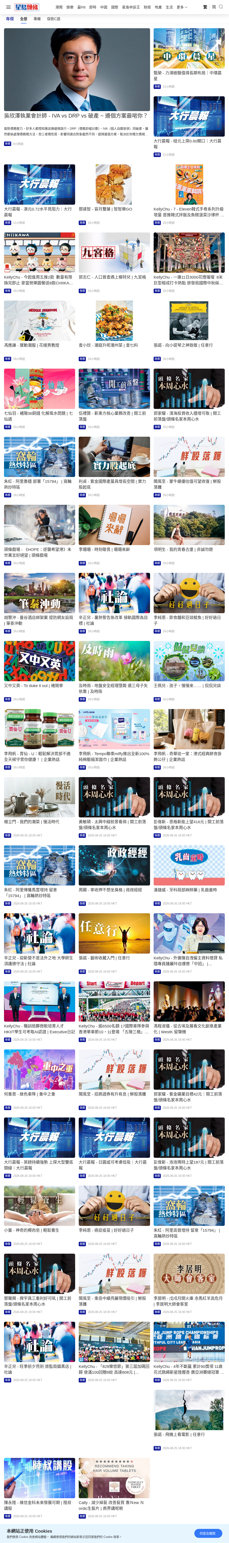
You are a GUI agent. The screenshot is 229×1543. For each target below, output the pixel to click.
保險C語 (53, 19)
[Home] (27, 7)
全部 (23, 19)
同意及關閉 (207, 1533)
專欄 (37, 19)
